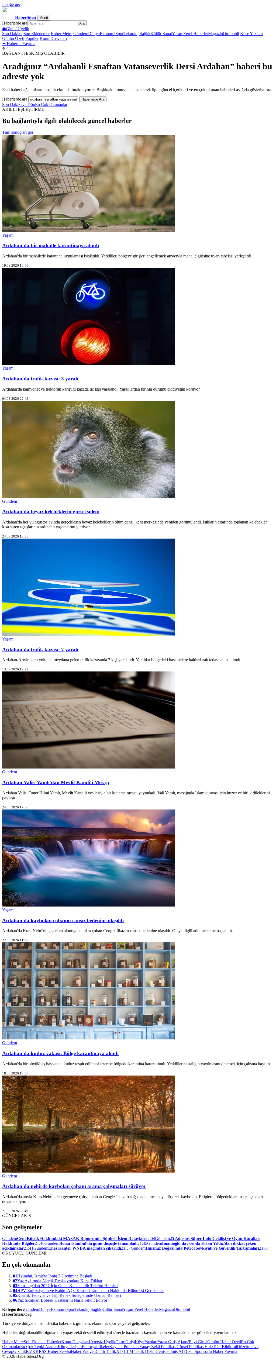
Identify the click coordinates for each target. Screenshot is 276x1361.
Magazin (215, 33)
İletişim (75, 1346)
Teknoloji (131, 33)
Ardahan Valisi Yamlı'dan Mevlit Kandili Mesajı (55, 782)
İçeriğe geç (11, 4)
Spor (119, 33)
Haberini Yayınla (18, 43)
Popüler (32, 38)
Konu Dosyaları (53, 38)
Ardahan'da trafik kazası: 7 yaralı (40, 649)
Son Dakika (12, 33)
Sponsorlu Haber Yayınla (216, 1351)
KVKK (32, 1351)
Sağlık (145, 33)
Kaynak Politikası (124, 1346)
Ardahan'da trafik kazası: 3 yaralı (40, 378)
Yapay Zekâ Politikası (158, 1346)
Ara (82, 23)
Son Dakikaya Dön (18, 104)
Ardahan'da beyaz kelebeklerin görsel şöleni (50, 511)
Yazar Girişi (167, 1341)
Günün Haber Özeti (224, 1341)
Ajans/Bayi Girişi (192, 1341)
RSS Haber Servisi (55, 1351)
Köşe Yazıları (251, 33)
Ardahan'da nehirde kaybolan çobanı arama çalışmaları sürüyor (74, 1186)
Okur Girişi (125, 1341)
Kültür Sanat (161, 33)
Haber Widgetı (83, 1351)
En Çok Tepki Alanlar (39, 1346)
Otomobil (231, 33)
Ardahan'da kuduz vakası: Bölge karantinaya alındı (60, 1053)
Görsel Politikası (191, 1346)
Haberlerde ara (14, 23)
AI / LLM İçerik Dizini (136, 1351)
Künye (63, 1346)
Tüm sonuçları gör (17, 132)
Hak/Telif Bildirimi (221, 1346)
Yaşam (177, 33)
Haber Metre (61, 33)
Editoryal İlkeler (95, 1346)
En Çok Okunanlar (51, 104)
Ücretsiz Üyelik (102, 1341)
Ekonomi (107, 33)
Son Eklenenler (36, 33)
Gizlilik (19, 1351)
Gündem (80, 33)
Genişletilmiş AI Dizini (175, 1351)
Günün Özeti (13, 38)
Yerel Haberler (195, 33)
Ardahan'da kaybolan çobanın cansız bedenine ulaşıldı (63, 920)
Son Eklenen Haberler (42, 1341)
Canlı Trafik (106, 1351)
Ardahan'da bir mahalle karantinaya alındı (50, 245)
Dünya (94, 33)
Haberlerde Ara (92, 99)
